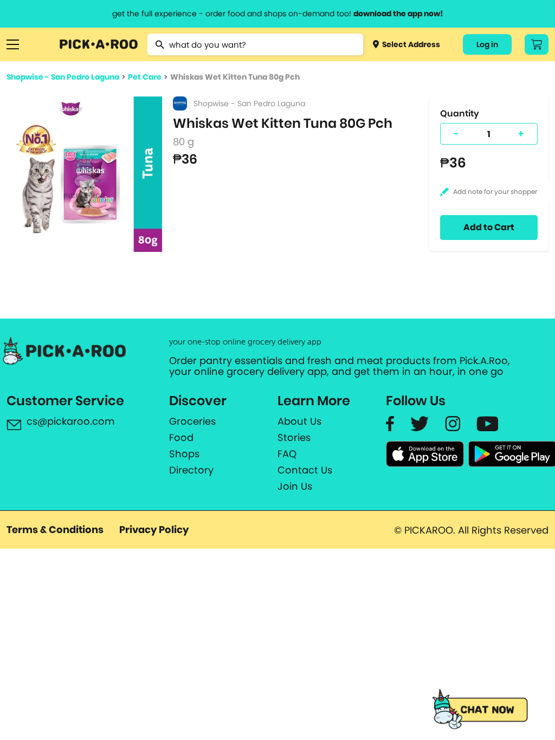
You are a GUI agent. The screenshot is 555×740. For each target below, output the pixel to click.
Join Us (295, 486)
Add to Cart (488, 227)
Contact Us (305, 470)
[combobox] (255, 44)
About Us (299, 421)
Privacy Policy (154, 529)
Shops (184, 454)
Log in (487, 44)
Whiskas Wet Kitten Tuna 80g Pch (235, 77)
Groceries (192, 421)
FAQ (287, 454)
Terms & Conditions (55, 529)
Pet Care (145, 77)
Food (181, 437)
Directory (191, 470)
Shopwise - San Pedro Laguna (63, 77)
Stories (294, 437)
